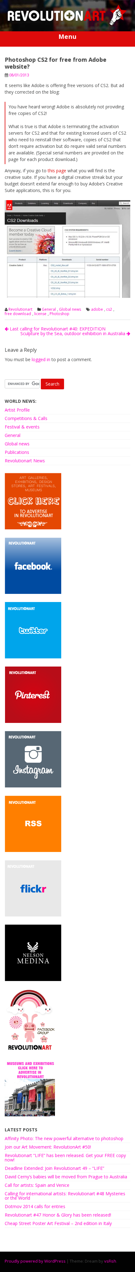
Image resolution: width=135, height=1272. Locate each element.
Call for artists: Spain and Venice (37, 1185)
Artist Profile (17, 410)
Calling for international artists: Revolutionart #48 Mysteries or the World (65, 1196)
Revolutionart (20, 309)
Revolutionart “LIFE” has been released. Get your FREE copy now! (65, 1157)
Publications (17, 452)
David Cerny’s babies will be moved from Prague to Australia (66, 1177)
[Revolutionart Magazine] (67, 24)
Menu (67, 36)
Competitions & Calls (26, 418)
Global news (70, 309)
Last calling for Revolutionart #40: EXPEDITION (56, 329)
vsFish (110, 1261)
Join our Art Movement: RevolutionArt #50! (48, 1147)
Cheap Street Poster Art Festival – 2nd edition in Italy (58, 1223)
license (40, 314)
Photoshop (59, 314)
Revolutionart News (25, 461)
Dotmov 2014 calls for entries (35, 1206)
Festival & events (22, 427)
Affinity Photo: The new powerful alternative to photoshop (64, 1138)
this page (57, 171)
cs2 (109, 309)
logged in (41, 359)
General (49, 309)
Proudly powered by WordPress (35, 1261)
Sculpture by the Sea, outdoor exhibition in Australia (73, 333)
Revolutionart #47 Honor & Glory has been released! (58, 1215)
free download (18, 314)
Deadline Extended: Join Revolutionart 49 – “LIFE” (54, 1168)
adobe (97, 309)
